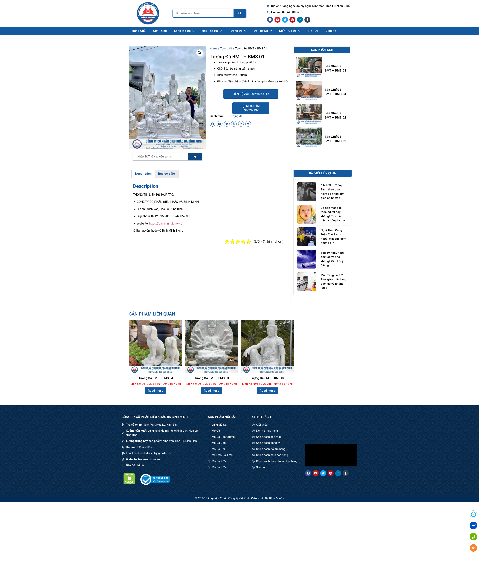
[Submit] (195, 156)
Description (143, 173)
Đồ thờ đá (261, 31)
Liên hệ (331, 31)
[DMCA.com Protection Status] (129, 483)
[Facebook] (270, 20)
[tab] (143, 174)
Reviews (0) (166, 173)
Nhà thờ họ (210, 31)
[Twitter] (285, 20)
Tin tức (313, 31)
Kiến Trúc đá (288, 31)
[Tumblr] (307, 20)
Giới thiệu (160, 31)
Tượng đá (235, 31)
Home (213, 48)
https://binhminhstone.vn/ (166, 223)
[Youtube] (277, 20)
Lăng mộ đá (182, 31)
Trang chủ (138, 31)
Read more (155, 390)
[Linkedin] (300, 20)
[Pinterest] (292, 20)
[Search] (240, 13)
